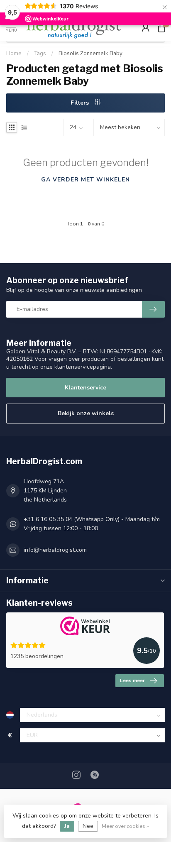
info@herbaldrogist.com (55, 550)
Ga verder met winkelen (85, 180)
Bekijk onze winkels (86, 413)
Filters (80, 103)
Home (14, 53)
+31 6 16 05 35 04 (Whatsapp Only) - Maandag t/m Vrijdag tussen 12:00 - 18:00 (92, 523)
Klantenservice (85, 388)
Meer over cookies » (125, 826)
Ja (67, 826)
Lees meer (132, 680)
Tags (40, 53)
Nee (88, 826)
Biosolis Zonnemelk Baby (90, 53)
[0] (161, 27)
